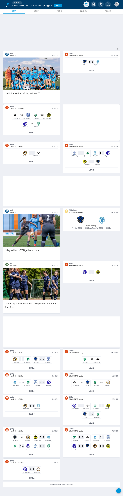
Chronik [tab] (108, 11)
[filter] (118, 490)
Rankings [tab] (83, 11)
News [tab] (14, 11)
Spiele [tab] (36, 11)
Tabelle (91, 70)
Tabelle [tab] (59, 11)
